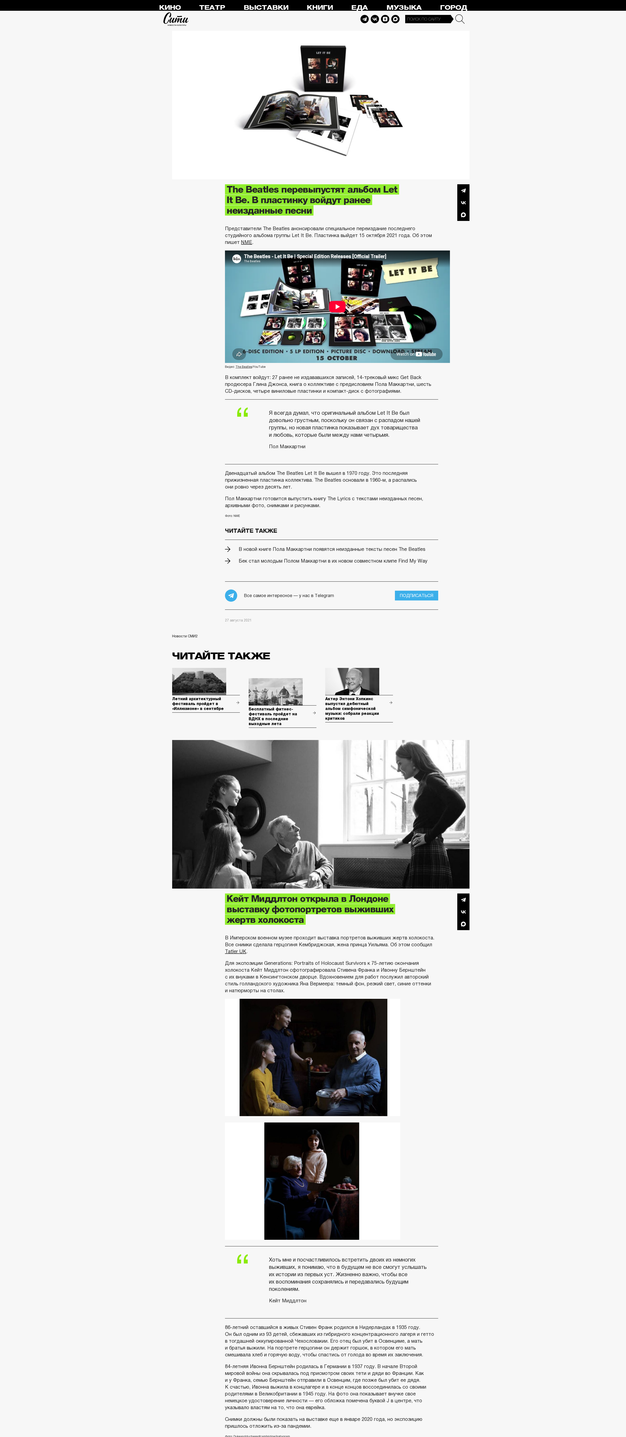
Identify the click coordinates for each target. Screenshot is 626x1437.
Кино (170, 7)
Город (453, 7)
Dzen (385, 19)
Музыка (404, 7)
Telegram (364, 19)
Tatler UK (235, 951)
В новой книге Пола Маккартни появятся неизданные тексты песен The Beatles (332, 549)
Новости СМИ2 (185, 636)
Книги (320, 7)
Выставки (266, 7)
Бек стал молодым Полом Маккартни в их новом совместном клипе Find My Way (333, 561)
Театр (212, 7)
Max (395, 19)
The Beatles (243, 367)
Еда (359, 7)
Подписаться (416, 595)
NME (246, 242)
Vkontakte (375, 19)
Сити (176, 19)
